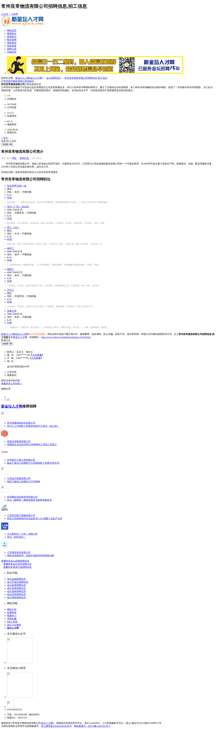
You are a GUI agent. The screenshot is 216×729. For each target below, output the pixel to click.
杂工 (28, 481)
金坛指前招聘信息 (16, 591)
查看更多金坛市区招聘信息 (17, 564)
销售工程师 (25, 426)
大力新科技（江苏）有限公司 (22, 534)
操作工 (10, 248)
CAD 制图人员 (45, 518)
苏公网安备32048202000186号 (56, 726)
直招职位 (11, 36)
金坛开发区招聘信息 (17, 582)
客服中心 (11, 615)
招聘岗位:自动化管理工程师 (21, 444)
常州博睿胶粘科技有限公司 (21, 423)
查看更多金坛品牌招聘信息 (15, 561)
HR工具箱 (12, 621)
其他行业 (24, 158)
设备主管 (11, 311)
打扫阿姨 (35, 481)
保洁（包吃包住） (16, 537)
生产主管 (57, 518)
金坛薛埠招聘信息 (16, 594)
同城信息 (11, 52)
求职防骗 (11, 618)
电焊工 (10, 481)
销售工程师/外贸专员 (48, 463)
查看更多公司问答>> (12, 383)
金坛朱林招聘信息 (16, 588)
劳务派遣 (11, 46)
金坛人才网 (36, 78)
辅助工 (10, 269)
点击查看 (37, 355)
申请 (9, 197)
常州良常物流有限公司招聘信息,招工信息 (85, 78)
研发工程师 (13, 518)
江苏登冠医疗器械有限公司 (21, 515)
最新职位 (11, 33)
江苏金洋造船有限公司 (19, 478)
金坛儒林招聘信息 (16, 597)
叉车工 (10, 290)
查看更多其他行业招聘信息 (17, 567)
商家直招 (11, 43)
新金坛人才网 (22, 78)
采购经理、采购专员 (24, 555)
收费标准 (11, 612)
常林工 (53, 444)
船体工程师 (20, 481)
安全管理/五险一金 (16, 186)
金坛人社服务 (14, 625)
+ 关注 (4, 138)
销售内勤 (49, 555)
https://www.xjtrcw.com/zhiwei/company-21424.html (66, 337)
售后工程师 (20, 463)
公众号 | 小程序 (9, 14)
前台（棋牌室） (15, 500)
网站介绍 (11, 609)
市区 (14, 158)
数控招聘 (11, 39)
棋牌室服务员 (31, 500)
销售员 (10, 555)
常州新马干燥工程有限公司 (21, 460)
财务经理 (40, 555)
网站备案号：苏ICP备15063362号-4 (92, 726)
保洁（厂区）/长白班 (18, 206)
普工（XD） (13, 227)
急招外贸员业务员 (28, 518)
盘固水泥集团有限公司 (19, 441)
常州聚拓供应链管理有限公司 (22, 497)
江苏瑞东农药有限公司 (19, 552)
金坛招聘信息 (53, 78)
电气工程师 (32, 463)
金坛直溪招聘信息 (16, 585)
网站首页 (11, 30)
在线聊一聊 (7, 144)
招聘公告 (11, 49)
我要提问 (11, 375)
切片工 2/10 (13, 426)
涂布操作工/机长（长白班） (45, 426)
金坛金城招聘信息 (16, 579)
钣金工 (10, 463)
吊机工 (46, 444)
